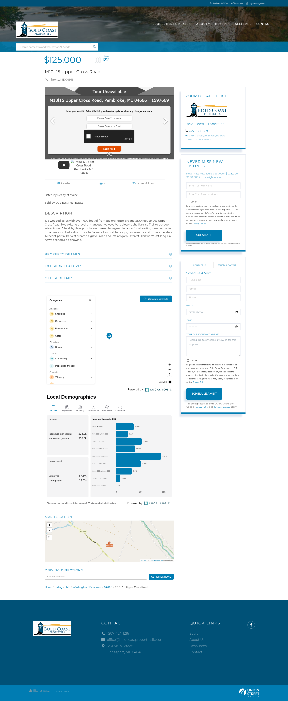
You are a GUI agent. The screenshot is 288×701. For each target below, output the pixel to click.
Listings (59, 587)
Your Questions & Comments (202, 334)
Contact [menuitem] (263, 24)
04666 (108, 587)
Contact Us (191, 139)
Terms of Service (222, 406)
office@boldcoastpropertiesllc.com (135, 640)
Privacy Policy (199, 223)
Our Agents (205, 139)
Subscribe (204, 235)
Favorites (238, 3)
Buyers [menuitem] (221, 24)
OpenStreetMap (156, 560)
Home (48, 587)
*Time (189, 320)
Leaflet (143, 560)
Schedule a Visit (227, 265)
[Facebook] (251, 625)
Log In (252, 3)
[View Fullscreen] (49, 537)
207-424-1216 (220, 3)
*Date (189, 305)
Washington (80, 587)
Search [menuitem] (195, 633)
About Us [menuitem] (197, 640)
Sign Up (261, 3)
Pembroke (95, 587)
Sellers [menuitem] (242, 24)
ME (68, 587)
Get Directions (161, 576)
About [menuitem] (202, 24)
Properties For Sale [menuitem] (170, 24)
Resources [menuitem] (198, 646)
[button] (94, 47)
